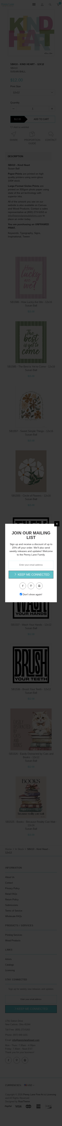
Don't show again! (32, 594)
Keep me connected (33, 574)
